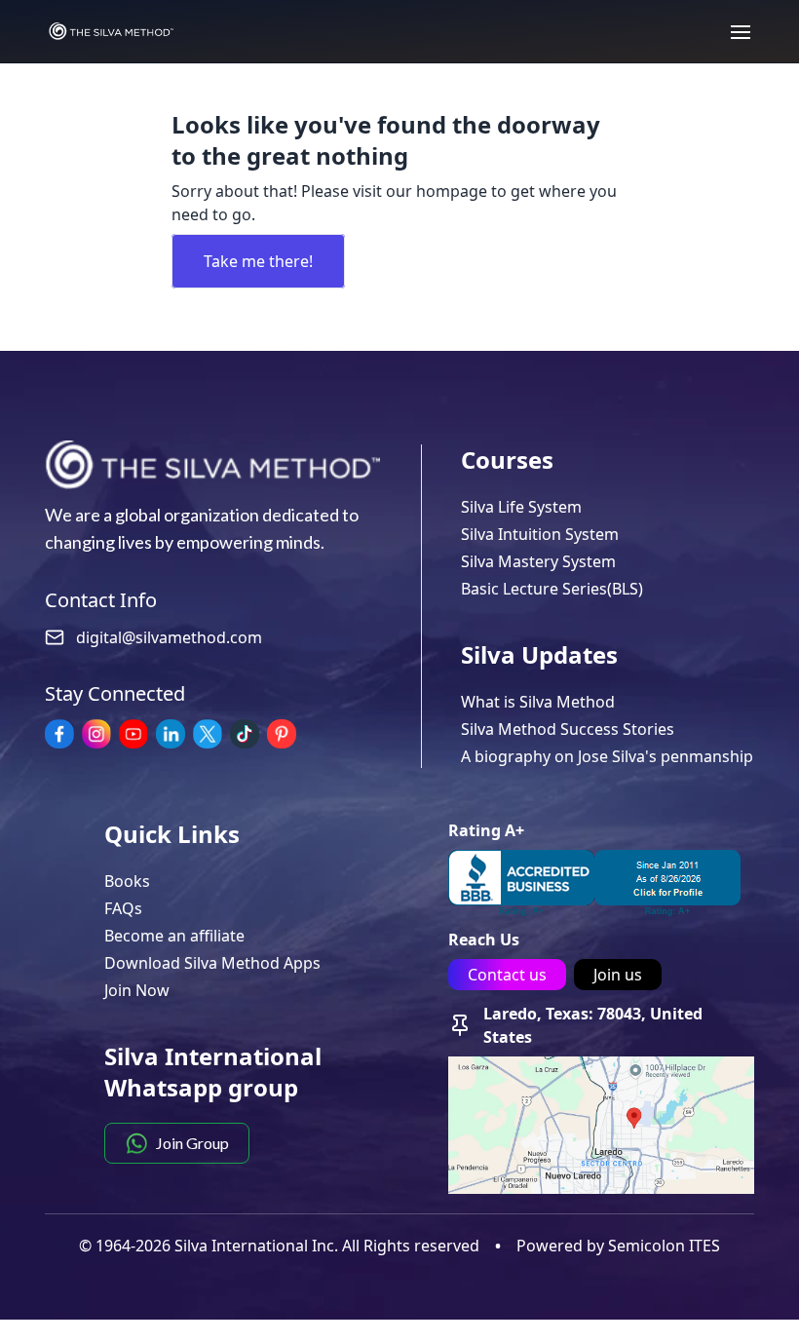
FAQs (123, 908)
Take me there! (258, 261)
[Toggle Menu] (730, 31)
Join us (617, 974)
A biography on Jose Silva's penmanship (607, 756)
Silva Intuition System (540, 534)
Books (127, 881)
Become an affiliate (174, 935)
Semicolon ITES (664, 1245)
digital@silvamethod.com (169, 637)
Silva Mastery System (538, 561)
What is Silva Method (538, 701)
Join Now (137, 990)
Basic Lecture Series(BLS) (552, 588)
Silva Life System (521, 507)
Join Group (192, 1142)
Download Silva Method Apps (212, 963)
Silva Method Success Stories (567, 729)
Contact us (507, 974)
